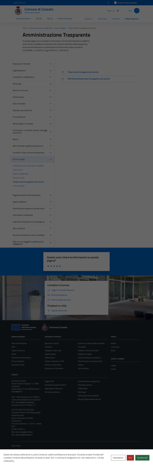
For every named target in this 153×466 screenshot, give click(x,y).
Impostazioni (118, 457)
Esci (130, 457)
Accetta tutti (142, 457)
